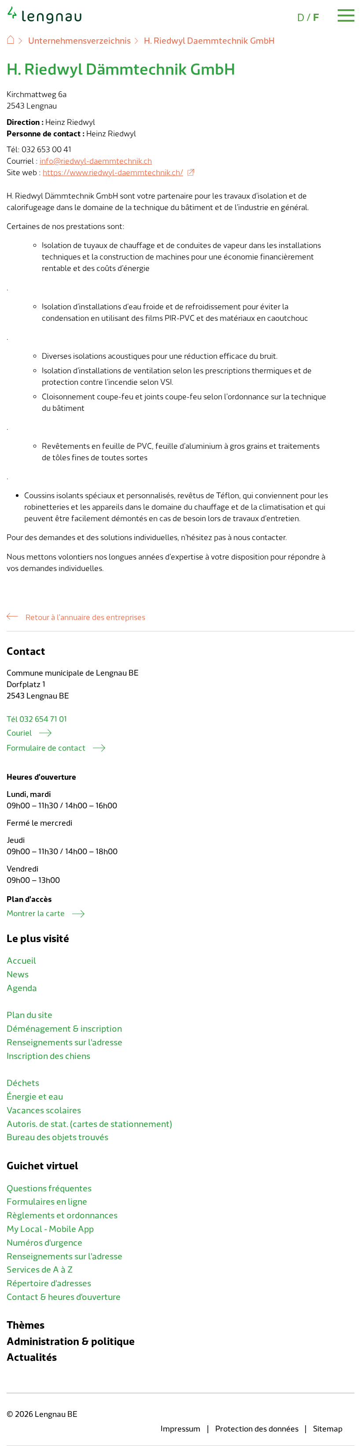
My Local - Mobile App (50, 1229)
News (18, 975)
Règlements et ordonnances (62, 1215)
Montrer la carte (36, 913)
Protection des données (256, 1429)
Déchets (23, 1083)
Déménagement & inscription (64, 1029)
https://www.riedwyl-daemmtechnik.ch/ (113, 172)
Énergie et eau (35, 1097)
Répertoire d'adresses (49, 1283)
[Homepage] (45, 22)
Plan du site (29, 1015)
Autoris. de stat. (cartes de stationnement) (89, 1124)
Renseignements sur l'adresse (64, 1043)
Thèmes (25, 1325)
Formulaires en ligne (47, 1202)
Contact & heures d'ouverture (64, 1297)
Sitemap (328, 1429)
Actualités (32, 1357)
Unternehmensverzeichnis (79, 41)
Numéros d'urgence (44, 1243)
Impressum (180, 1429)
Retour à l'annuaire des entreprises (85, 617)
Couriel (19, 733)
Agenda (22, 988)
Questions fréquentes (49, 1189)
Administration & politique (71, 1341)
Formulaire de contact (46, 748)
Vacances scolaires (44, 1110)
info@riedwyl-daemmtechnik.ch (96, 161)
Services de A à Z (40, 1270)
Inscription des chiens (48, 1056)
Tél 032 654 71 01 (37, 719)
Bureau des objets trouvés (57, 1137)
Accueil (21, 961)
